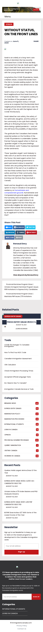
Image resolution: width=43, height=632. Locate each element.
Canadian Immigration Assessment (18, 358)
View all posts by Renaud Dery (25, 275)
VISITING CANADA (10, 450)
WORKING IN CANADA (12, 456)
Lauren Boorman (21, 329)
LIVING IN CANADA (10, 429)
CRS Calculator (10, 364)
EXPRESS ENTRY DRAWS (13, 316)
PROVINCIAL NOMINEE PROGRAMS (16, 440)
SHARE (36, 41)
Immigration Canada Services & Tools (19, 389)
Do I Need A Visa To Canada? (15, 383)
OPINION (9, 24)
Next (38, 322)
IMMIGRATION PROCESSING (14, 419)
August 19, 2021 (21, 325)
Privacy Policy (22, 626)
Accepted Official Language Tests (17, 377)
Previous (4, 322)
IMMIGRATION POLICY (12, 414)
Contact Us (21, 629)
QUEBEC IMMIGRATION (12, 445)
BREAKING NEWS (10, 403)
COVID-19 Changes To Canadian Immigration (16, 345)
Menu (8, 16)
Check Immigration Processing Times (18, 371)
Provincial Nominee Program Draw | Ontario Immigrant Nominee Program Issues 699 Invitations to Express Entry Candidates (21, 287)
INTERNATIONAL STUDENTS (14, 424)
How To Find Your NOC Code (15, 352)
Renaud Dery (20, 243)
